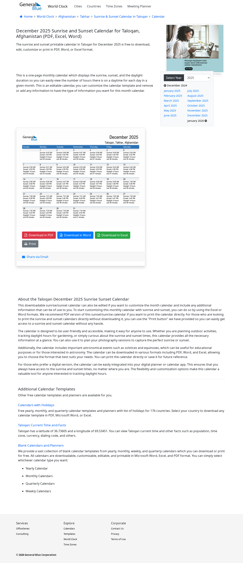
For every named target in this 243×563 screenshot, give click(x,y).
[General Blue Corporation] (30, 6)
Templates (69, 534)
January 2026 (196, 120)
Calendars (69, 528)
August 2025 (195, 95)
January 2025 (172, 91)
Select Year (174, 78)
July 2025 (193, 91)
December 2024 (176, 85)
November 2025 (197, 110)
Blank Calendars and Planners (41, 445)
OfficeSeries (22, 528)
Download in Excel (114, 235)
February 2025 (173, 95)
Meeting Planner (139, 6)
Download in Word (76, 235)
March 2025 (171, 100)
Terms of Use (118, 539)
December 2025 (197, 115)
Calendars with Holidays (36, 405)
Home (28, 16)
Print (31, 244)
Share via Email (36, 257)
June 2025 (170, 115)
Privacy (115, 534)
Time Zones (114, 6)
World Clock (58, 6)
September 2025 (197, 100)
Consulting (22, 534)
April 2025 (170, 105)
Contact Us (117, 528)
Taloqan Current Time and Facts (42, 425)
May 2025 (170, 110)
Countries (94, 6)
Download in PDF (40, 235)
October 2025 (196, 105)
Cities (78, 6)
